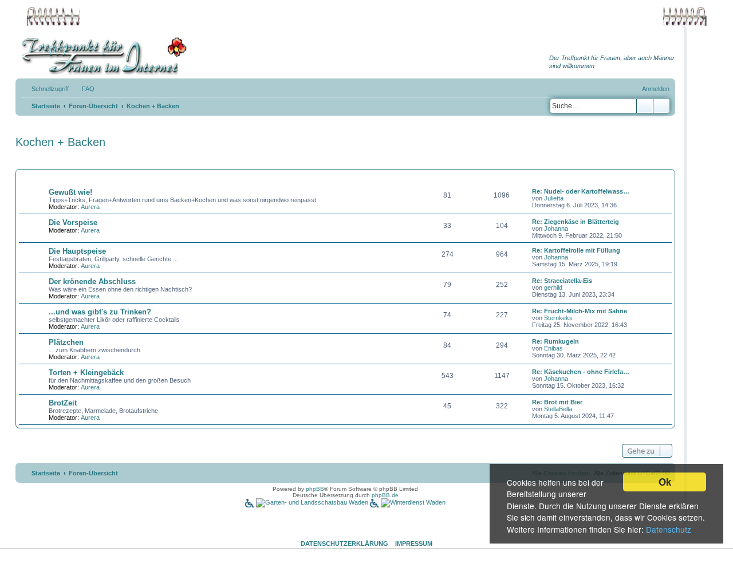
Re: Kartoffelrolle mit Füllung (576, 250)
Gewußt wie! (70, 192)
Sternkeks (558, 317)
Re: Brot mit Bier (557, 402)
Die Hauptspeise (77, 251)
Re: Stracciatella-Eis (562, 280)
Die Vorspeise (73, 222)
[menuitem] (83, 89)
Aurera (90, 206)
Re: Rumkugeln (555, 341)
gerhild (553, 287)
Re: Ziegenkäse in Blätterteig (575, 221)
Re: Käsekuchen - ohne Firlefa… (580, 371)
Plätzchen (66, 342)
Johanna (556, 228)
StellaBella (558, 408)
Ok (665, 482)
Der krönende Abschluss (92, 281)
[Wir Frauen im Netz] (101, 56)
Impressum (413, 543)
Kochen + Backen (60, 142)
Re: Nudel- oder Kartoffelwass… (580, 191)
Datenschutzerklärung (344, 543)
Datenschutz (668, 529)
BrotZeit (63, 403)
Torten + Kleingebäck (86, 372)
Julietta (553, 198)
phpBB (315, 489)
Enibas (553, 348)
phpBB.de (385, 495)
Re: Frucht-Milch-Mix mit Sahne (579, 311)
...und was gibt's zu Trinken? (100, 312)
